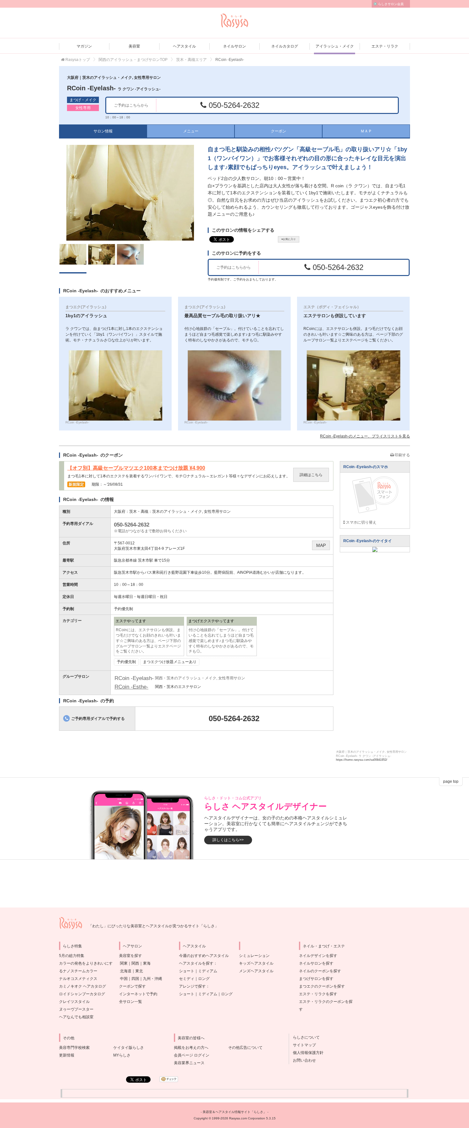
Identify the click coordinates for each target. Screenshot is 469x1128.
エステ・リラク (384, 46)
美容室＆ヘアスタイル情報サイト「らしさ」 (234, 1112)
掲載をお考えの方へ (191, 1047)
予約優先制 (126, 662)
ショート (186, 971)
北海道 (125, 971)
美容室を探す (130, 955)
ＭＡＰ (366, 131)
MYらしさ (121, 1055)
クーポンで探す (132, 986)
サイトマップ (302, 1045)
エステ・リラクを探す (318, 994)
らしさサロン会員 (391, 4)
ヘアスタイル (184, 46)
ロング (204, 978)
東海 (147, 963)
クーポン (278, 131)
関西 (135, 963)
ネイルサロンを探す (316, 963)
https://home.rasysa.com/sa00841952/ (361, 759)
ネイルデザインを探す (318, 955)
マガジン (84, 46)
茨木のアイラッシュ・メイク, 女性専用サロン (191, 511)
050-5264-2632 (232, 105)
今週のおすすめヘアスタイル (204, 955)
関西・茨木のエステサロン (178, 686)
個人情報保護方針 (306, 1052)
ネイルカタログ (284, 46)
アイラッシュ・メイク (335, 46)
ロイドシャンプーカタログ (82, 994)
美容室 (134, 46)
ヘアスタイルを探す (196, 963)
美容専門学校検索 (74, 1047)
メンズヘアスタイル (256, 971)
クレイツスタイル (74, 1001)
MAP (321, 545)
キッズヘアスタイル (256, 963)
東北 (139, 971)
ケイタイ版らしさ (128, 1047)
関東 (124, 963)
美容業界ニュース (189, 1063)
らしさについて (304, 1037)
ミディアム (207, 971)
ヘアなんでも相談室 (76, 1017)
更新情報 (66, 1055)
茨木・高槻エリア (191, 59)
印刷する (402, 455)
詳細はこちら (311, 475)
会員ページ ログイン (191, 1055)
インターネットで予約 (138, 994)
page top (450, 781)
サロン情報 (103, 131)
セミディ (186, 978)
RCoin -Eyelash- (113, 88)
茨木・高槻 (138, 511)
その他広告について (245, 1047)
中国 (124, 978)
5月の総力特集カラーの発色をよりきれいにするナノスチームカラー (86, 963)
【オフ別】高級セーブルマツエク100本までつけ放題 (136, 468)
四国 (135, 978)
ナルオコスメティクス (78, 978)
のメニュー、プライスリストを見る (365, 436)
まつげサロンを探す (316, 978)
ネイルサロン (234, 46)
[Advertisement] (234, 883)
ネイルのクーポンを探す (320, 971)
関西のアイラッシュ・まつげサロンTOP (133, 59)
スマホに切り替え (360, 522)
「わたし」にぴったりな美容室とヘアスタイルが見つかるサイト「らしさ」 (153, 926)
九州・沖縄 (152, 978)
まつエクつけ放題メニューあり (170, 662)
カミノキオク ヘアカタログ (82, 986)
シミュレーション (254, 955)
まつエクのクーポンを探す (322, 986)
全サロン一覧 (130, 1001)
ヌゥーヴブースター (76, 1009)
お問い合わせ (302, 1060)
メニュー (190, 131)
